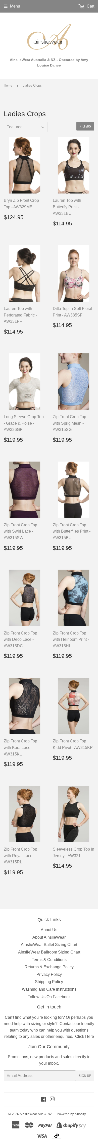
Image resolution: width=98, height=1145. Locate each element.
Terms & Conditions (49, 960)
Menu (15, 6)
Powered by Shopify (71, 1114)
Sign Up (85, 1076)
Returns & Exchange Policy (49, 967)
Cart (90, 6)
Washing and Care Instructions (49, 989)
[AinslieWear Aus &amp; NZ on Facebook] (43, 1100)
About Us (49, 930)
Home (8, 85)
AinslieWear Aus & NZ (36, 1114)
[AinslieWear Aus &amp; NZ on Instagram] (52, 1100)
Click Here (84, 1036)
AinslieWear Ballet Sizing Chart (49, 944)
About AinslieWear (49, 937)
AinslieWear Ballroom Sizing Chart (49, 952)
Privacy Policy (49, 974)
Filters (85, 126)
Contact (66, 1024)
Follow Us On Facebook (49, 997)
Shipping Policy (49, 982)
